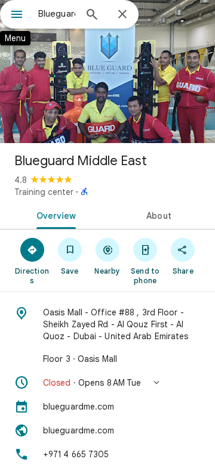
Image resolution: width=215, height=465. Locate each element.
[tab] (54, 214)
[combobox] (56, 14)
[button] (107, 383)
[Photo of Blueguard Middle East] (107, 71)
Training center (43, 192)
